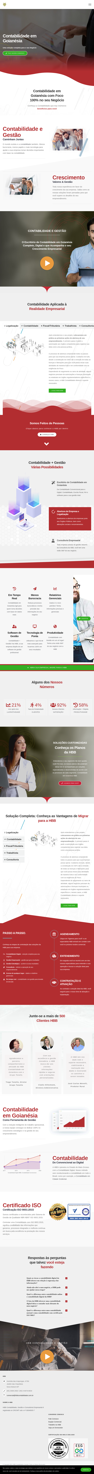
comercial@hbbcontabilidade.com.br (20, 1395)
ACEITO (86, 1469)
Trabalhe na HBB (54, 1425)
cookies (57, 1471)
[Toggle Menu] (89, 4)
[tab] (11, 326)
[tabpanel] (47, 363)
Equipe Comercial (54, 1422)
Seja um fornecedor (55, 1428)
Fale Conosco (53, 1419)
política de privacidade (46, 1471)
